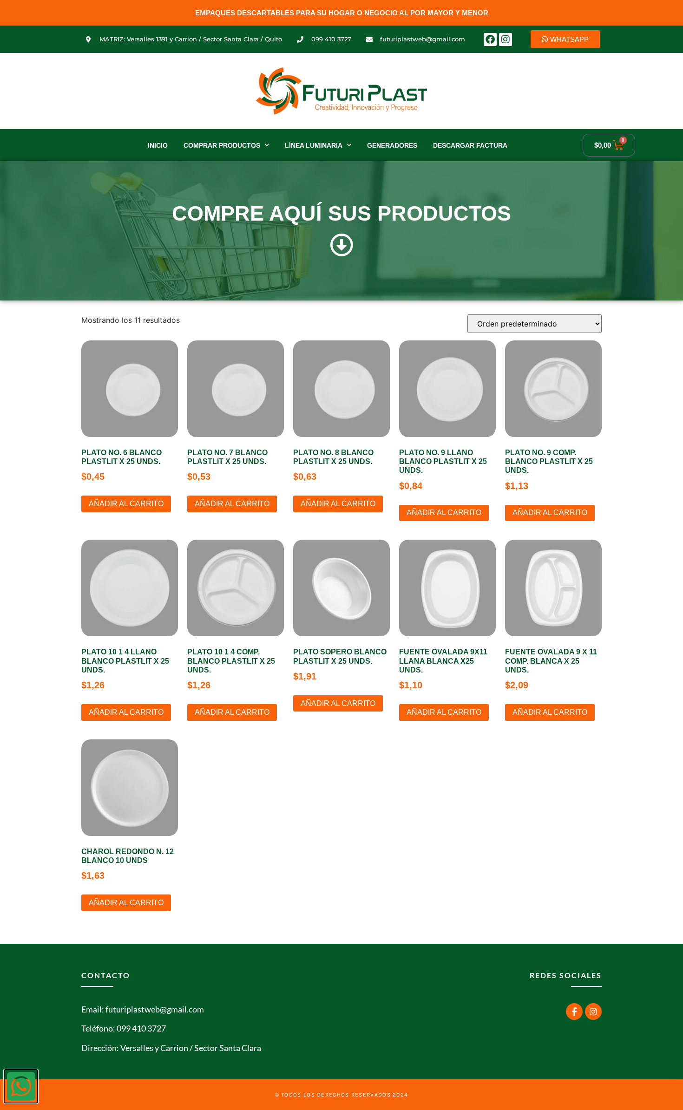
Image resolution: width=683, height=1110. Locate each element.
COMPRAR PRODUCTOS (222, 145)
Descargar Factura (470, 145)
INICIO (158, 145)
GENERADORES (392, 145)
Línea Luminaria (313, 145)
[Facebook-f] (574, 1011)
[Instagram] (505, 39)
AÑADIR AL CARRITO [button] (126, 504)
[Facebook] (490, 39)
